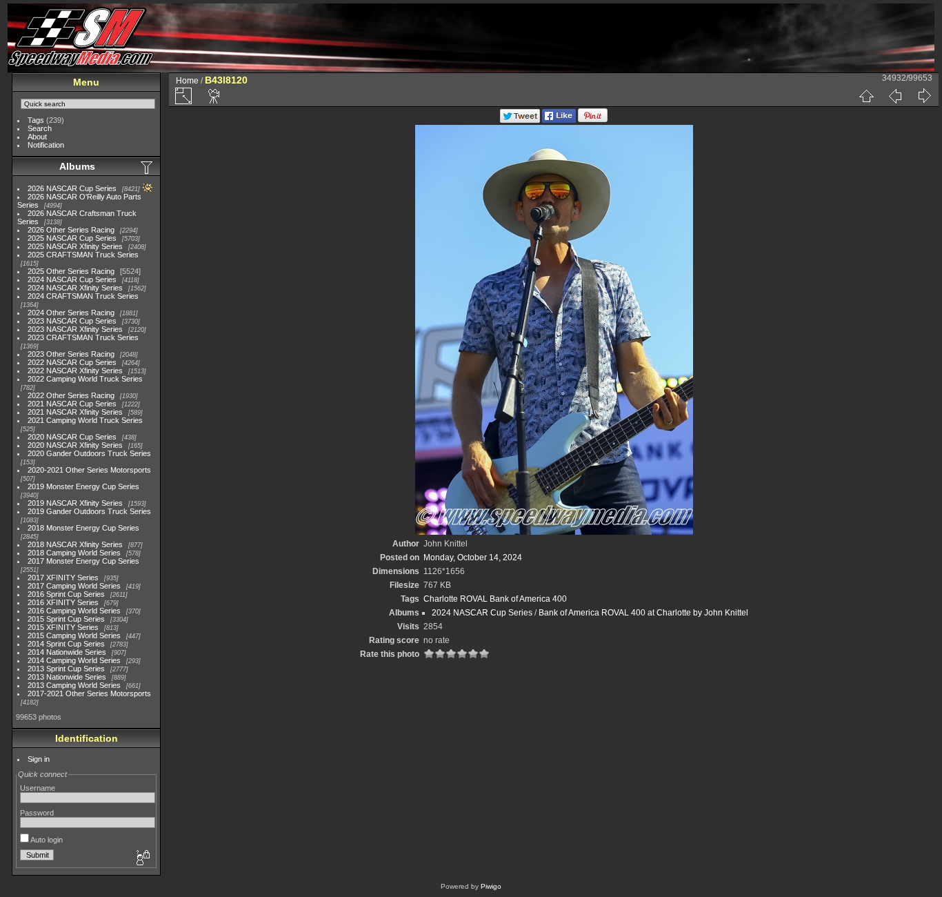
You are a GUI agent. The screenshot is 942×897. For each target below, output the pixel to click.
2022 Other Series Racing (71, 395)
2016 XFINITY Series (63, 602)
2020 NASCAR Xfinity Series (75, 445)
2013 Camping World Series (74, 685)
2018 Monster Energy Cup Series (83, 528)
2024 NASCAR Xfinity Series (75, 288)
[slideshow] (214, 96)
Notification (46, 145)
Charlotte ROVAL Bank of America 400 (495, 599)
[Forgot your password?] (142, 858)
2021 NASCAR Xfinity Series (75, 412)
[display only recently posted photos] (148, 167)
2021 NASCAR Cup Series (72, 404)
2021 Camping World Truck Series (85, 420)
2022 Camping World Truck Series (85, 379)
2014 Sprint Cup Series (66, 644)
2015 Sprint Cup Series (66, 619)
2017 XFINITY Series (63, 577)
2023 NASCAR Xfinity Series (75, 329)
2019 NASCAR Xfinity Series (75, 503)
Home (187, 81)
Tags (36, 120)
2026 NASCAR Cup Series (72, 188)
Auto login (46, 840)
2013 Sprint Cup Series (66, 668)
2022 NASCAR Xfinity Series (75, 370)
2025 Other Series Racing (71, 271)
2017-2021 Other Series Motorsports (89, 693)
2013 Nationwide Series (67, 677)
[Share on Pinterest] (593, 120)
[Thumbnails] (866, 96)
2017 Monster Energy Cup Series (83, 561)
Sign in (39, 759)
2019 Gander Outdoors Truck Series (89, 511)
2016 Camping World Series (74, 611)
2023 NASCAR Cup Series (72, 321)
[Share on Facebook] (559, 120)
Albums (77, 166)
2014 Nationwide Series (67, 652)
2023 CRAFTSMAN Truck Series (83, 337)
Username (37, 788)
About (37, 136)
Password (37, 813)
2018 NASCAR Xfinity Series (75, 544)
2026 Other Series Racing (71, 230)
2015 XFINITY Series (63, 627)
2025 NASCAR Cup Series (72, 238)
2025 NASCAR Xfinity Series (75, 246)
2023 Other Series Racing (71, 354)
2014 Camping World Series (74, 660)
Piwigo (491, 886)
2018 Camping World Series (74, 553)
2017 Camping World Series (74, 586)
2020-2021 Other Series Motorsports (89, 470)
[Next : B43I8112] (924, 96)
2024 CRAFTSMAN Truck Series (83, 296)
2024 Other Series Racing (71, 312)
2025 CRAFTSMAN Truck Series (83, 254)
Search (40, 128)
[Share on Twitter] (520, 120)
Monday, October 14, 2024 (472, 557)
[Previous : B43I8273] (895, 96)
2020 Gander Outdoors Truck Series (89, 453)
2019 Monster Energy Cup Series (83, 486)
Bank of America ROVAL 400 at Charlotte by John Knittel (643, 613)
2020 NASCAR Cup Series (72, 437)
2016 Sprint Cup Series (66, 594)
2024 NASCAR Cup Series (72, 279)
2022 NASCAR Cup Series (72, 362)
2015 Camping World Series (74, 635)
